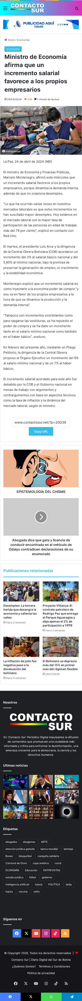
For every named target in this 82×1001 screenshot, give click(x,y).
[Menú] (5, 9)
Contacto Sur (20, 959)
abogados (11, 841)
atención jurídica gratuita (20, 848)
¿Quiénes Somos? (24, 966)
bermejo (68, 848)
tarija (69, 884)
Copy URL (41, 431)
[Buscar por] (77, 9)
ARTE (44, 841)
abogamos (29, 841)
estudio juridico (14, 877)
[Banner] (41, 24)
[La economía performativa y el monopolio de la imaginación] (67, 781)
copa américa (41, 863)
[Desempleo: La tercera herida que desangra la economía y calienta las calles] (21, 591)
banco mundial (49, 848)
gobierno (47, 877)
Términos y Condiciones (54, 966)
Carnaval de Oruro (16, 863)
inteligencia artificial (17, 884)
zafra (36, 891)
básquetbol (25, 856)
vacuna (23, 891)
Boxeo (9, 856)
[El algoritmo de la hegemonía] (15, 781)
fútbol (32, 877)
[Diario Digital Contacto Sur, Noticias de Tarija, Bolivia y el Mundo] (27, 8)
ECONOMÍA (12, 870)
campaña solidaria (48, 856)
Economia (23, 40)
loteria (38, 884)
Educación (31, 870)
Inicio (11, 40)
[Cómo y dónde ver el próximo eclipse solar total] (67, 812)
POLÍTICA (54, 884)
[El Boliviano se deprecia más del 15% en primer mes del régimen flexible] (61, 647)
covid (58, 863)
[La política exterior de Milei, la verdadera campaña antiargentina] (15, 797)
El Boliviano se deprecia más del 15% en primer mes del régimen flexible (60, 665)
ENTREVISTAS (51, 870)
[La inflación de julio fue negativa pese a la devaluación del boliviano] (21, 647)
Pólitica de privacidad (41, 973)
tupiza (9, 891)
